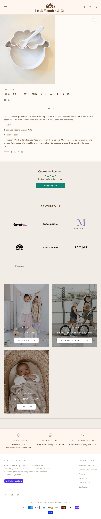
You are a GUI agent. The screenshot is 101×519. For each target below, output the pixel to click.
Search (82, 474)
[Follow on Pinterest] (18, 495)
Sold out (50, 108)
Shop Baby (26, 406)
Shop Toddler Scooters (74, 340)
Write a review (50, 185)
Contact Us (83, 487)
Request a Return (86, 465)
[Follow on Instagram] (11, 495)
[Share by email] (22, 152)
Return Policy (84, 483)
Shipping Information (88, 470)
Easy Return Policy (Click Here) (50, 444)
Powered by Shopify (62, 502)
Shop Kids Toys (26, 340)
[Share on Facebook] (12, 152)
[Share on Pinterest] (18, 152)
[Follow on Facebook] (5, 495)
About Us (83, 478)
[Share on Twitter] (15, 152)
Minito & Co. (9, 89)
